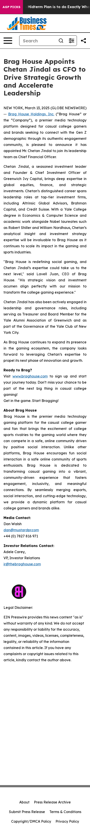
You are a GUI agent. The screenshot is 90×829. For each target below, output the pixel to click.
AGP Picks (11, 7)
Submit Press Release (27, 812)
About (24, 802)
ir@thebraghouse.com (22, 564)
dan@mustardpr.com (21, 530)
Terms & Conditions (65, 812)
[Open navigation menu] (7, 40)
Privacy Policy (67, 821)
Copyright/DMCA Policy (31, 821)
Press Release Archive (52, 802)
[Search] (61, 41)
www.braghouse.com (30, 376)
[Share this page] (83, 40)
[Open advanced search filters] (71, 41)
